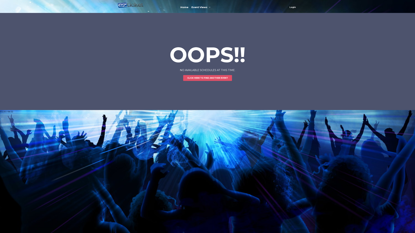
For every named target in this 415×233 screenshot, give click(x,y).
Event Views (199, 7)
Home (184, 7)
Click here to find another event (207, 78)
